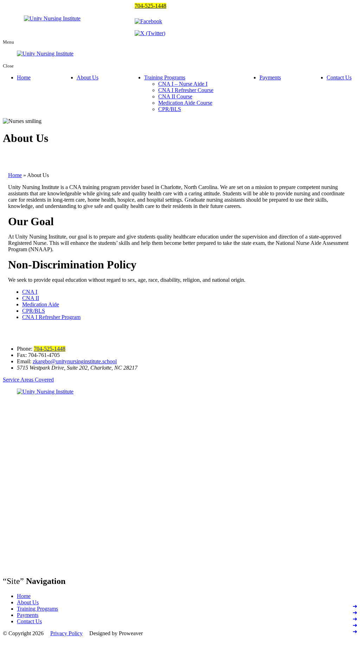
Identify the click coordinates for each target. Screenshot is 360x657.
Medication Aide (40, 304)
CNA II (30, 298)
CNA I (29, 292)
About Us (87, 77)
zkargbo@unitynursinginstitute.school (75, 361)
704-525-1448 (49, 349)
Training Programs (164, 77)
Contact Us (339, 77)
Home (24, 77)
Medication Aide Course (185, 103)
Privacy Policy (66, 633)
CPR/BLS (169, 109)
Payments (270, 77)
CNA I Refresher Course (185, 90)
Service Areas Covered (28, 380)
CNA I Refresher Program (51, 317)
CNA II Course (175, 96)
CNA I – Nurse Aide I (182, 84)
